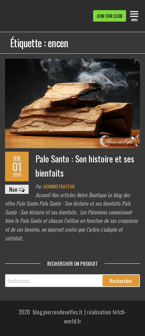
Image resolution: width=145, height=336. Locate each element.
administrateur (59, 186)
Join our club (109, 15)
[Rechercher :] (72, 280)
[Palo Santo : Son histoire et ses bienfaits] (72, 103)
